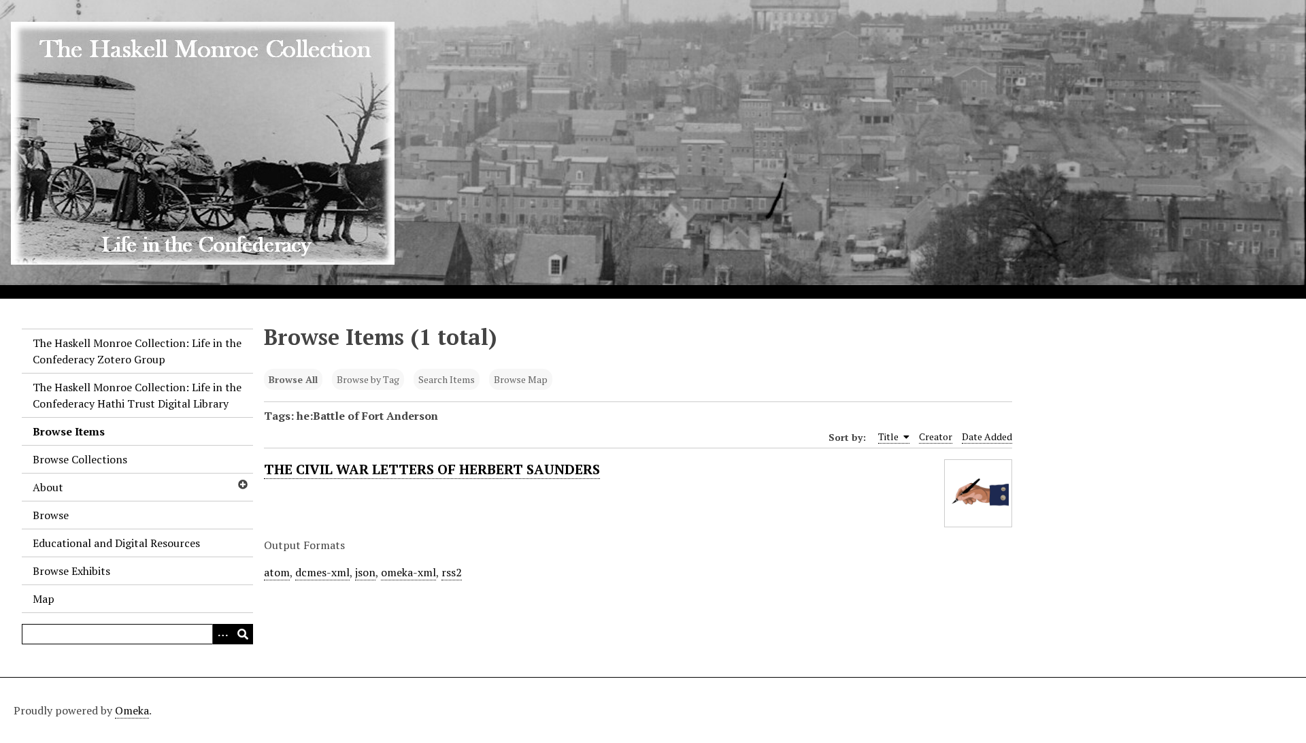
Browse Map (521, 379)
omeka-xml (408, 572)
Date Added (987, 436)
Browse (51, 515)
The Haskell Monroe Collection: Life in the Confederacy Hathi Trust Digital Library (137, 395)
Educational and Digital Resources (116, 542)
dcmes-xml (322, 572)
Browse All (293, 379)
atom (277, 572)
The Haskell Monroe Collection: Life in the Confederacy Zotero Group (137, 351)
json (365, 572)
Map (43, 598)
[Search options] (222, 634)
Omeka (132, 710)
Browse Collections (80, 459)
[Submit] (243, 634)
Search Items (446, 379)
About (48, 487)
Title (889, 436)
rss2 (451, 572)
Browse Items (69, 431)
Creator (935, 436)
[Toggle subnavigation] (242, 484)
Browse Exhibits (71, 570)
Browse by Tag (368, 379)
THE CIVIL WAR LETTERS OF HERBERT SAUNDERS (432, 469)
